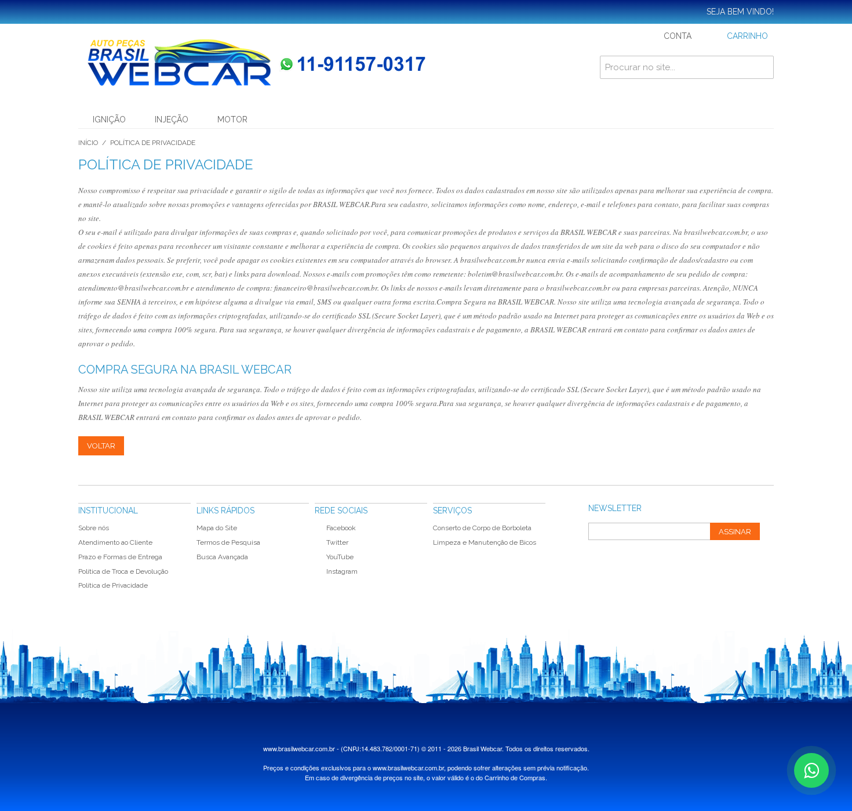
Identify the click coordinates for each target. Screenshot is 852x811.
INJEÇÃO (171, 119)
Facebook (341, 528)
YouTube (340, 557)
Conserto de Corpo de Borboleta (482, 528)
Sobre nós (93, 528)
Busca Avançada (222, 557)
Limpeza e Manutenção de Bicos (484, 542)
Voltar (101, 445)
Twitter (337, 542)
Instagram (342, 571)
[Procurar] (762, 67)
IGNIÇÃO (109, 119)
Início (88, 143)
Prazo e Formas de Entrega (120, 557)
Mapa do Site (216, 528)
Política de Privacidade (113, 585)
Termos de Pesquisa (228, 542)
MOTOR (232, 119)
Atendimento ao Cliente (115, 542)
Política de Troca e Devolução (123, 571)
